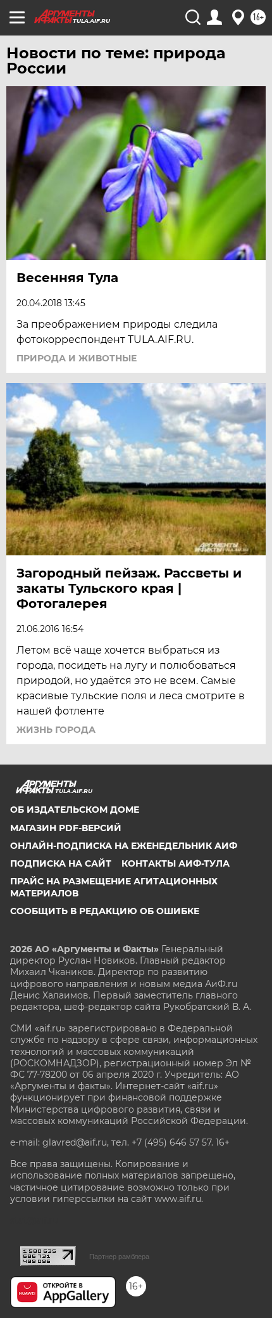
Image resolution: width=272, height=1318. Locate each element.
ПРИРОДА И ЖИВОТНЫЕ (76, 358)
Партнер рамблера (119, 1256)
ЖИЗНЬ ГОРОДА (56, 729)
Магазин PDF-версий (65, 828)
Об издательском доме (74, 809)
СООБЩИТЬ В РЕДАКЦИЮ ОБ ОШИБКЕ (104, 911)
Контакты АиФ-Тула (175, 863)
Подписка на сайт (60, 863)
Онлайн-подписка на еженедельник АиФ (123, 845)
